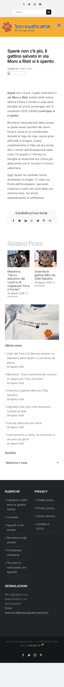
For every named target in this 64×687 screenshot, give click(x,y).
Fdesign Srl (35, 645)
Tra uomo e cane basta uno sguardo (16, 567)
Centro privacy (46, 516)
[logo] (26, 21)
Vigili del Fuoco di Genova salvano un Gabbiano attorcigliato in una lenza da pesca (31, 358)
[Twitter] (19, 221)
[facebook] (24, 4)
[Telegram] (38, 221)
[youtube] (40, 4)
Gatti (22, 68)
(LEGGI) (33, 111)
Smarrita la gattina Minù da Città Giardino (44, 275)
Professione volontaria (14, 553)
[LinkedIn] (26, 221)
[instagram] (35, 4)
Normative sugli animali (17, 540)
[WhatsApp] (31, 221)
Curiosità (12, 517)
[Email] (50, 221)
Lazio (29, 68)
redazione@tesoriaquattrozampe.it (27, 612)
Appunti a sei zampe (15, 527)
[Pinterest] (44, 221)
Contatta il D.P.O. (43, 526)
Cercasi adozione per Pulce (24, 423)
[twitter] (29, 4)
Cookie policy (45, 500)
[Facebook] (13, 221)
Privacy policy (45, 508)
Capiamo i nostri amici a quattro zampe (17, 504)
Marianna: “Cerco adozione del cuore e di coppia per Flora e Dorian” (18, 280)
